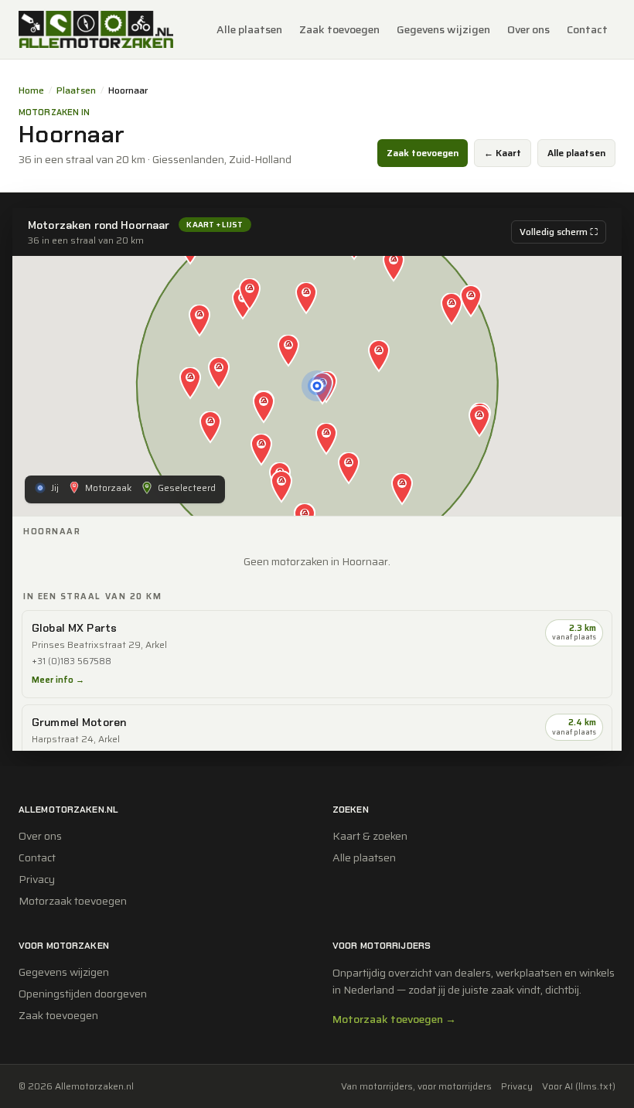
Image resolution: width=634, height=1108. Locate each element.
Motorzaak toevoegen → (394, 1019)
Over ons (528, 29)
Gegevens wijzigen (443, 29)
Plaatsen (76, 90)
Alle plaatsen (249, 29)
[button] (288, 352)
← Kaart (502, 152)
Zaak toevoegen (339, 29)
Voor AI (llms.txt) (578, 1086)
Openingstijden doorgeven (83, 993)
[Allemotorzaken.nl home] (96, 29)
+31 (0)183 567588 (71, 661)
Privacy (37, 879)
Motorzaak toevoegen (73, 900)
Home (31, 90)
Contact (587, 29)
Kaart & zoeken (369, 835)
